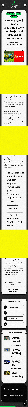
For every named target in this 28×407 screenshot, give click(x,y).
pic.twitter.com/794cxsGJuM (14, 212)
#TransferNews (11, 201)
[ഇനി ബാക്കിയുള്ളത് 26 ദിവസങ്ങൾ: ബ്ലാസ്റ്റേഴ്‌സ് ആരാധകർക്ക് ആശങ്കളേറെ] (7, 373)
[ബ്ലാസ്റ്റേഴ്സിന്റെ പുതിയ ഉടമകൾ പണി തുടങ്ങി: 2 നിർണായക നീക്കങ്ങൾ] (7, 350)
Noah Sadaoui (13, 291)
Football (10, 13)
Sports (14, 16)
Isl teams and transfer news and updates (13, 287)
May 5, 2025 (10, 225)
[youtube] (17, 389)
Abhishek (14, 42)
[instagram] (13, 389)
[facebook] (4, 389)
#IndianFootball (11, 208)
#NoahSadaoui (16, 198)
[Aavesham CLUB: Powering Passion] (14, 5)
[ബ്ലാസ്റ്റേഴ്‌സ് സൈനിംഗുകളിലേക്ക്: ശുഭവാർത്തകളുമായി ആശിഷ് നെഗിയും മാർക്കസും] (7, 362)
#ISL (17, 208)
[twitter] (8, 389)
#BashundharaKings (12, 205)
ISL (13, 284)
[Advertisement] (14, 79)
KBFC (18, 13)
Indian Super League (13, 282)
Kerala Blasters (13, 289)
